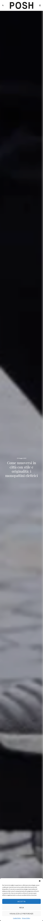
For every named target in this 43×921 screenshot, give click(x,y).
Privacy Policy (26, 918)
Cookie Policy (17, 918)
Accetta (21, 901)
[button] (40, 881)
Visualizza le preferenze (21, 914)
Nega (21, 908)
